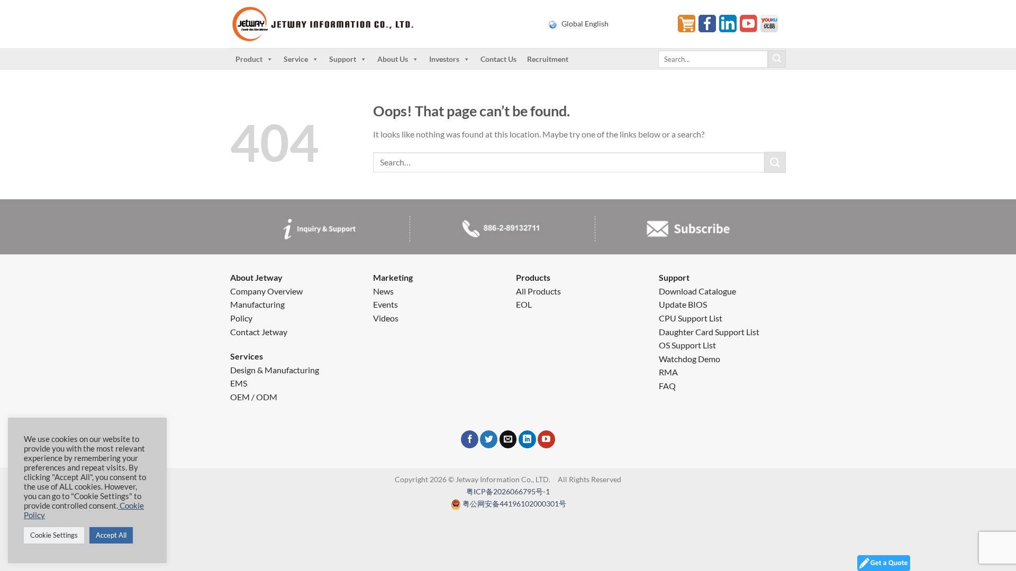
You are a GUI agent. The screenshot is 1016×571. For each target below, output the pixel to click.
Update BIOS (683, 304)
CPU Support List (690, 318)
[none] (607, 24)
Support (342, 58)
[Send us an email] (508, 439)
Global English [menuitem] (585, 24)
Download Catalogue (697, 291)
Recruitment (547, 58)
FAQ (667, 386)
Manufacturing (257, 304)
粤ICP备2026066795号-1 (508, 491)
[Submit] (777, 59)
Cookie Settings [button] (54, 535)
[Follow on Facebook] (469, 439)
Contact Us (498, 58)
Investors (444, 58)
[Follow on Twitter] (488, 439)
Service (296, 58)
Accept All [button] (111, 535)
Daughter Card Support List (709, 332)
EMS (238, 383)
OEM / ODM (253, 397)
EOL (524, 304)
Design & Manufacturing (274, 370)
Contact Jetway (258, 332)
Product (248, 58)
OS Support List (687, 345)
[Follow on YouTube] (546, 439)
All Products (538, 291)
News (383, 291)
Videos (385, 318)
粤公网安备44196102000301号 (514, 503)
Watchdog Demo (689, 359)
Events (385, 304)
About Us (392, 58)
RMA (668, 372)
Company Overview (266, 291)
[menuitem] (607, 24)
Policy (241, 318)
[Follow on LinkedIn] (527, 439)
